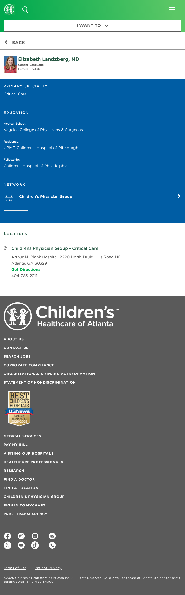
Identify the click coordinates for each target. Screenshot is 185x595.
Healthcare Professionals (33, 462)
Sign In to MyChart (24, 505)
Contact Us (16, 348)
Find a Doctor (19, 479)
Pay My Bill (16, 445)
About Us (14, 339)
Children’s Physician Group (34, 496)
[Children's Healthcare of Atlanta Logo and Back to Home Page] (9, 6)
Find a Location (21, 488)
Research (14, 470)
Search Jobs (17, 356)
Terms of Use (15, 568)
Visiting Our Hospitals (29, 453)
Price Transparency (25, 514)
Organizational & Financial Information (49, 374)
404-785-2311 (24, 275)
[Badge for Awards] (19, 408)
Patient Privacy (48, 568)
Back (18, 42)
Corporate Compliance (29, 365)
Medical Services (22, 436)
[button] (172, 8)
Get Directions (25, 269)
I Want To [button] (89, 25)
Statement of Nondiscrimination (40, 382)
